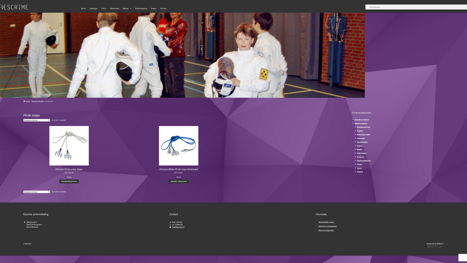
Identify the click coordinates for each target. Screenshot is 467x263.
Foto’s (103, 8)
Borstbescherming (363, 127)
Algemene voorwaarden (328, 226)
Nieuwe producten (37, 101)
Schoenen (360, 157)
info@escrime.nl (178, 227)
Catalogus (94, 8)
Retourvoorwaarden (326, 230)
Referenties (114, 8)
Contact (163, 8)
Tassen (359, 164)
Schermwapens (141, 8)
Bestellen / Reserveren (179, 181)
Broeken (360, 131)
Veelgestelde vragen (326, 222)
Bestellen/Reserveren (69, 181)
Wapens (360, 172)
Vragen (153, 8)
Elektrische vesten (363, 134)
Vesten (359, 168)
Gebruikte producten (362, 119)
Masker (359, 149)
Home (83, 8)
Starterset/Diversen (364, 161)
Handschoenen (362, 142)
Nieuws (125, 8)
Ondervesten (361, 153)
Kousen (359, 146)
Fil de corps (361, 138)
